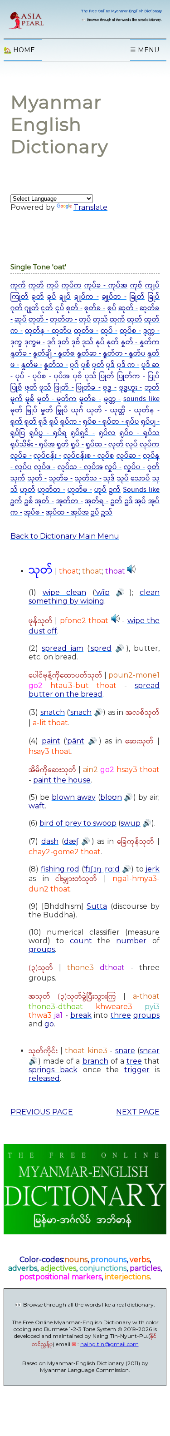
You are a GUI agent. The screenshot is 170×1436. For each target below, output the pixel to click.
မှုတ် (47, 410)
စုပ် (112, 308)
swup (131, 823)
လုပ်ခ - (21, 455)
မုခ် (29, 399)
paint (51, 741)
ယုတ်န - (147, 410)
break (81, 1015)
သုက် (17, 478)
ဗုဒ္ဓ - (110, 387)
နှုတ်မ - (31, 365)
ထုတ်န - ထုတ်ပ (48, 331)
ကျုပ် (152, 285)
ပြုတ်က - (131, 376)
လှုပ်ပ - (134, 467)
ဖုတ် (31, 387)
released (44, 1078)
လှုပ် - (113, 467)
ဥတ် (116, 501)
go (49, 1024)
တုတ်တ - (63, 319)
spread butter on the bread (94, 689)
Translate (90, 207)
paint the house (62, 780)
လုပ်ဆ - (129, 455)
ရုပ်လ (107, 433)
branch (95, 1061)
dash (49, 841)
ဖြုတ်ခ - (88, 387)
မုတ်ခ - (90, 399)
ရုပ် (53, 421)
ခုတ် (38, 296)
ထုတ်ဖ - (86, 331)
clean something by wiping (94, 596)
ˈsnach (80, 712)
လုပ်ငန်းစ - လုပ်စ (88, 455)
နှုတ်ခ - (20, 353)
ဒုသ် (87, 342)
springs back (53, 1069)
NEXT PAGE (138, 1112)
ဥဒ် (129, 501)
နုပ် (100, 342)
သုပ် (123, 478)
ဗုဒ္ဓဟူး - (130, 387)
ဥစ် (28, 501)
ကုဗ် (136, 285)
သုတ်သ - (88, 478)
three (121, 1015)
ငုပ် (59, 308)
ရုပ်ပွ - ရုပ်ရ (48, 433)
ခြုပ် (154, 296)
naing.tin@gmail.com (109, 1344)
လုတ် (116, 444)
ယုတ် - (97, 410)
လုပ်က (150, 444)
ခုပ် (51, 296)
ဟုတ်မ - (80, 489)
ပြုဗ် (16, 387)
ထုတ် (134, 319)
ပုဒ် (110, 365)
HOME (19, 50)
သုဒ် (109, 478)
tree (134, 1061)
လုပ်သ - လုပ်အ (80, 467)
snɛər (150, 1050)
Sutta (97, 906)
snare (125, 1050)
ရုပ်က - (70, 421)
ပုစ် (85, 365)
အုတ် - (44, 501)
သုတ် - (37, 478)
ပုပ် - (22, 376)
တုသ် (100, 319)
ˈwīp (102, 592)
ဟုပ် (100, 489)
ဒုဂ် (51, 342)
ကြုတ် (19, 296)
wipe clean (64, 592)
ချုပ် (65, 296)
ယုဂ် (77, 410)
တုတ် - (38, 319)
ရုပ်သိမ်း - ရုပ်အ (32, 444)
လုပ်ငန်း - (47, 455)
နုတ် (113, 342)
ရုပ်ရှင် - (83, 433)
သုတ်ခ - (61, 478)
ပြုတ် (106, 376)
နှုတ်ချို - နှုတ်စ (54, 353)
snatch (52, 712)
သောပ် (140, 478)
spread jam (62, 648)
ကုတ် (36, 285)
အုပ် (140, 501)
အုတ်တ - (69, 501)
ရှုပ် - (77, 444)
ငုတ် (47, 308)
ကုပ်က (72, 285)
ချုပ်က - (86, 296)
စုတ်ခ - (94, 308)
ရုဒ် (43, 421)
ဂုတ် (16, 308)
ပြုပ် (154, 376)
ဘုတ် (152, 387)
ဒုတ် (63, 342)
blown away (74, 797)
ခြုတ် (137, 296)
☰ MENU (144, 50)
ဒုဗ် (76, 342)
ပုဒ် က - (128, 365)
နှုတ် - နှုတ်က (140, 342)
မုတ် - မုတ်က (57, 399)
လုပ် (132, 444)
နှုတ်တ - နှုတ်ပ (124, 353)
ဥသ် (106, 512)
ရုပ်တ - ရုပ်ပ (120, 421)
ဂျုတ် (31, 308)
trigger (137, 1069)
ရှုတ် (63, 444)
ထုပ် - (109, 331)
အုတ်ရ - (96, 501)
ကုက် (18, 285)
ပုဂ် (74, 365)
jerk (153, 869)
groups (42, 949)
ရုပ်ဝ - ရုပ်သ (140, 433)
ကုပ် (53, 285)
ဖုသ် (45, 387)
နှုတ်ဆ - (89, 353)
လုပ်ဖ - (44, 467)
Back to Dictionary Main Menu (64, 536)
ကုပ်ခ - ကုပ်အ (106, 285)
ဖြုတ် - (64, 387)
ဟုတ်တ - (51, 489)
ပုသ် (91, 376)
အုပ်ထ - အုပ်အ (67, 512)
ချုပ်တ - (114, 296)
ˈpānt (75, 741)
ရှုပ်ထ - (96, 444)
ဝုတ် (153, 467)
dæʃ (71, 841)
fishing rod (60, 869)
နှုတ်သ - (56, 365)
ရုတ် (30, 421)
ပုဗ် (77, 376)
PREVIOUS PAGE (41, 1112)
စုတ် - (74, 308)
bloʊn (111, 797)
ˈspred (100, 648)
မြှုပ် (62, 410)
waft (37, 806)
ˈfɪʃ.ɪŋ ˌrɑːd (102, 869)
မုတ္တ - (112, 399)
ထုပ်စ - (130, 331)
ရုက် (16, 421)
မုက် (16, 399)
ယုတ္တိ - (120, 410)
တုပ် (85, 319)
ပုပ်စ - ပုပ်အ (51, 376)
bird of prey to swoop (78, 823)
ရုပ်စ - (92, 421)
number (131, 940)
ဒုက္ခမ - (34, 342)
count (81, 940)
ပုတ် (98, 365)
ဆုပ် (21, 319)
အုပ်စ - (34, 512)
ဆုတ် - (128, 308)
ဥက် (115, 489)
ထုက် (117, 319)
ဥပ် (95, 512)
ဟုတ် (27, 489)
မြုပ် (32, 410)
